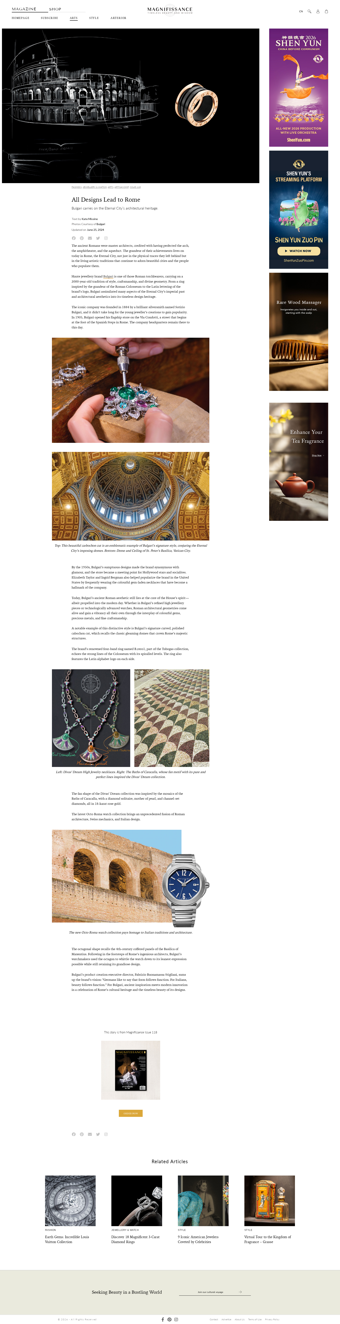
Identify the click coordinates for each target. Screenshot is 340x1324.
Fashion (77, 186)
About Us (240, 1319)
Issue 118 (135, 186)
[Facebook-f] (163, 1320)
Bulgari (108, 276)
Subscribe (49, 18)
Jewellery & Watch (95, 186)
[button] (131, 1113)
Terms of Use (254, 1319)
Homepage (20, 18)
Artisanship (122, 186)
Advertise (226, 1319)
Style (94, 18)
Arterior (119, 18)
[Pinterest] (169, 1320)
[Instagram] (176, 1320)
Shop (55, 9)
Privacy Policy (272, 1319)
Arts (74, 18)
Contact (214, 1319)
